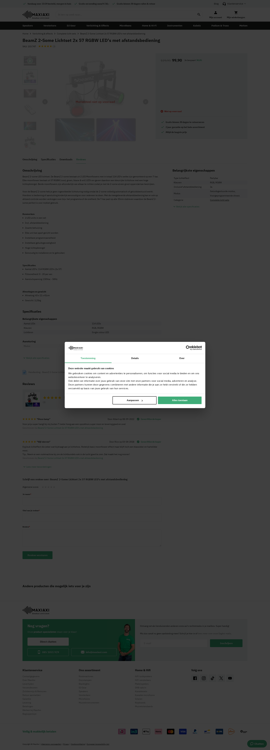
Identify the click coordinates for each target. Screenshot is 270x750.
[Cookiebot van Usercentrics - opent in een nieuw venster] (188, 347)
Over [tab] (182, 358)
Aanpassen (133, 400)
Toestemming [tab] (88, 358)
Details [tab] (135, 358)
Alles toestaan (180, 400)
